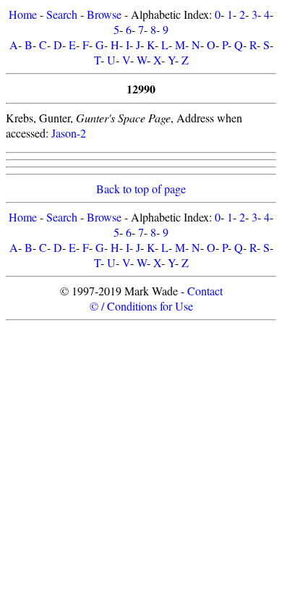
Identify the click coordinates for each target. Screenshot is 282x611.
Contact (205, 290)
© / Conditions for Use (141, 305)
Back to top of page (141, 188)
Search (61, 14)
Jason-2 (68, 132)
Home (23, 14)
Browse (104, 14)
